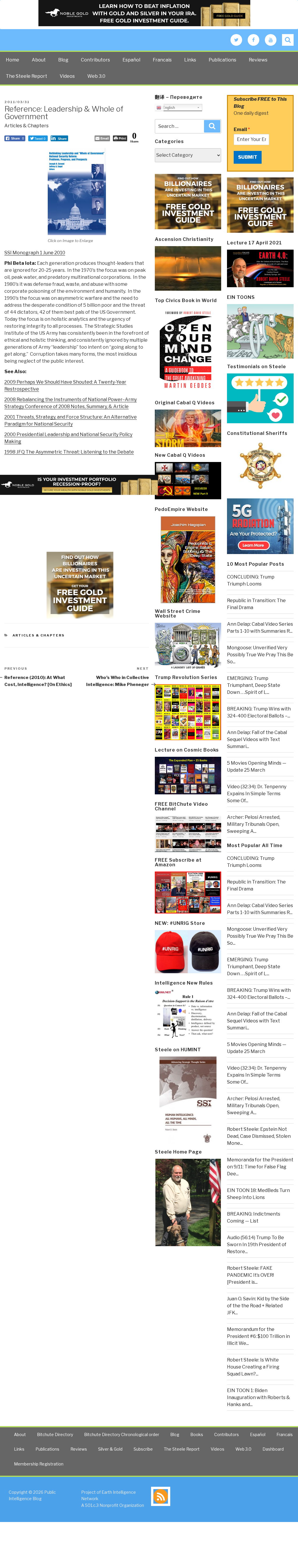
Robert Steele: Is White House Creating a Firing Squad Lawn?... (253, 1367)
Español (131, 60)
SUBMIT (247, 157)
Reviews (258, 60)
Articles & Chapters (26, 125)
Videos (67, 76)
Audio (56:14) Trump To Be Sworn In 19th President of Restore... (256, 1244)
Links (190, 60)
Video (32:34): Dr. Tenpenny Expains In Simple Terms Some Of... (256, 793)
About (39, 60)
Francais (162, 60)
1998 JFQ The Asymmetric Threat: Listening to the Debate (69, 452)
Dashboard (273, 1449)
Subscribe (143, 1449)
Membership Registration (38, 1463)
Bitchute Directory (55, 1434)
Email (242, 129)
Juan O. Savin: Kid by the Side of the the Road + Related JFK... (258, 1305)
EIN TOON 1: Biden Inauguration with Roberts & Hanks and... (258, 1397)
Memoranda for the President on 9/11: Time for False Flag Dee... (260, 1167)
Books (196, 1434)
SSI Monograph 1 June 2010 (34, 252)
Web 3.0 (96, 76)
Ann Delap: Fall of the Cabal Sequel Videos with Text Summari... (257, 739)
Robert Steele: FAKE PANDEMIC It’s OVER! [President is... (250, 1275)
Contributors (95, 60)
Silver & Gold (110, 1449)
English (168, 107)
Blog (63, 60)
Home (12, 60)
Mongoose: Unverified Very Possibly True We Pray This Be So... (260, 654)
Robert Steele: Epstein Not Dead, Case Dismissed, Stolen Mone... (259, 1136)
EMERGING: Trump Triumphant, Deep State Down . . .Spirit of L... (253, 685)
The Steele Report (26, 76)
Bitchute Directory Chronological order (121, 1434)
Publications (222, 60)
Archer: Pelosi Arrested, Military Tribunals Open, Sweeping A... (253, 824)
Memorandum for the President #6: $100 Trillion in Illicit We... (258, 1336)
